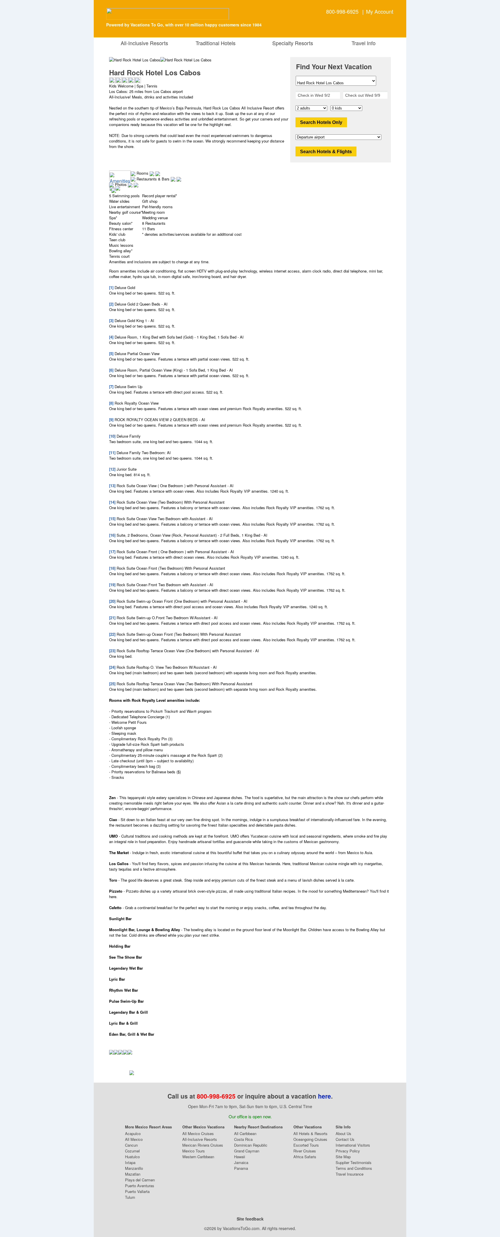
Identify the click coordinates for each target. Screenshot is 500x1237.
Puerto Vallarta (137, 1191)
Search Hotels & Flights (326, 151)
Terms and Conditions (354, 1168)
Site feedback (250, 1219)
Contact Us (345, 1139)
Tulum (130, 1197)
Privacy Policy (348, 1151)
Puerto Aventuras (139, 1185)
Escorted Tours (306, 1145)
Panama (241, 1168)
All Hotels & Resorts (310, 1133)
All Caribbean (245, 1133)
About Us (343, 1133)
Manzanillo (134, 1168)
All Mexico (134, 1139)
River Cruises (304, 1151)
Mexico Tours (193, 1151)
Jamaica (241, 1162)
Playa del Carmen (140, 1180)
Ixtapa (130, 1162)
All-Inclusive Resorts (146, 43)
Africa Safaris (304, 1156)
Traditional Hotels (216, 43)
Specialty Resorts (291, 43)
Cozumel (132, 1151)
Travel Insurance (349, 1174)
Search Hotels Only (321, 122)
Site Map (343, 1156)
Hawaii (239, 1156)
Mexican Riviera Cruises (202, 1145)
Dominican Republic (250, 1145)
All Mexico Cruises (198, 1133)
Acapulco (133, 1133)
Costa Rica (243, 1139)
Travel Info (362, 43)
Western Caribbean (198, 1156)
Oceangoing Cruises (310, 1139)
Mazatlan (132, 1174)
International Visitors (353, 1145)
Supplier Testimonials (354, 1162)
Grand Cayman (246, 1151)
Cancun (131, 1145)
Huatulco (132, 1156)
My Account (379, 11)
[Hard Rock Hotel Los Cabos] (186, 60)
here (324, 1096)
